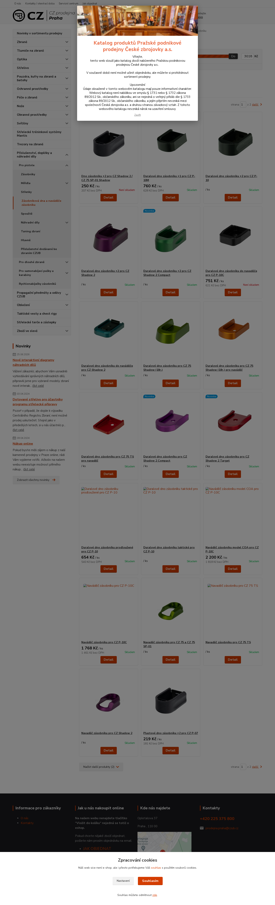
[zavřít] (190, 12)
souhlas (156, 868)
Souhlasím (150, 881)
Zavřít (137, 115)
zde (154, 895)
